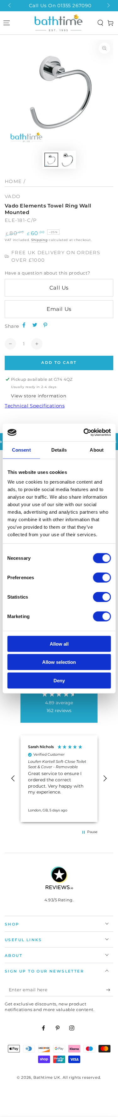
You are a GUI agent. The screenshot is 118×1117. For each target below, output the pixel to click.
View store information (38, 396)
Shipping (39, 240)
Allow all (59, 643)
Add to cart (58, 362)
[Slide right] (108, 5)
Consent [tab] (21, 449)
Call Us (59, 288)
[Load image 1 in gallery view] (51, 160)
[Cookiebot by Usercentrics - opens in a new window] (84, 432)
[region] (59, 778)
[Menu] (7, 23)
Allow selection (59, 662)
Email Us (59, 309)
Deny (59, 680)
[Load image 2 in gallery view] (67, 160)
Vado (12, 196)
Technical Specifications (35, 406)
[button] (100, 23)
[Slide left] (10, 5)
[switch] (102, 577)
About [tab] (97, 449)
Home (13, 181)
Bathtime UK (46, 1077)
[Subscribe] (109, 990)
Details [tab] (59, 449)
